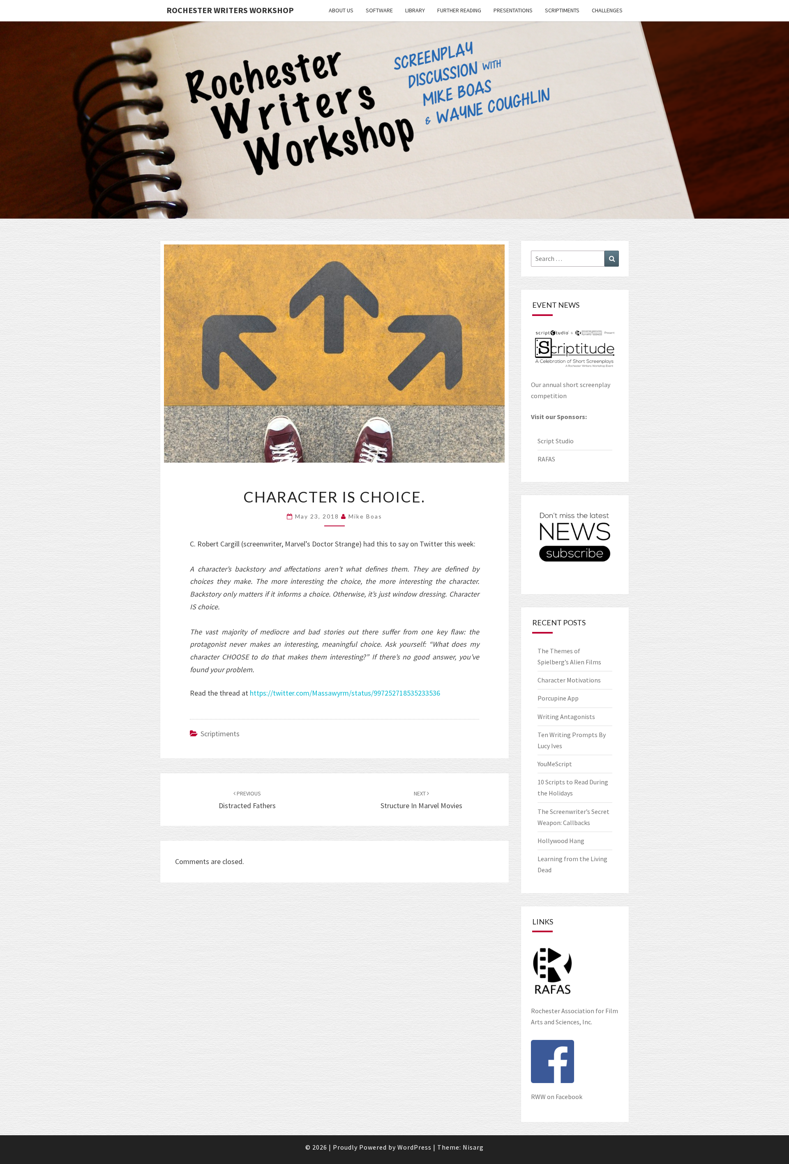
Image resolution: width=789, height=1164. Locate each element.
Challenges (607, 10)
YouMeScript (555, 764)
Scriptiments (562, 10)
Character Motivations (569, 680)
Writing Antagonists (566, 716)
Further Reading (459, 10)
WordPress (414, 1147)
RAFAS (546, 459)
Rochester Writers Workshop (230, 10)
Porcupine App (558, 698)
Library (415, 10)
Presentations (513, 10)
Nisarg (473, 1147)
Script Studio (556, 441)
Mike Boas (365, 516)
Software (379, 10)
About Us (341, 10)
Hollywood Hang (562, 841)
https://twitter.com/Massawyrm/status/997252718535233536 (345, 693)
